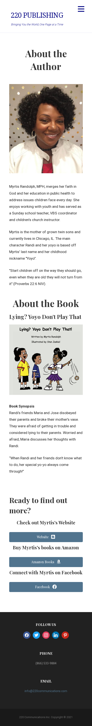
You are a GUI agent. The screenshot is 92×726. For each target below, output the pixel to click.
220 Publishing (37, 15)
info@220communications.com (46, 691)
